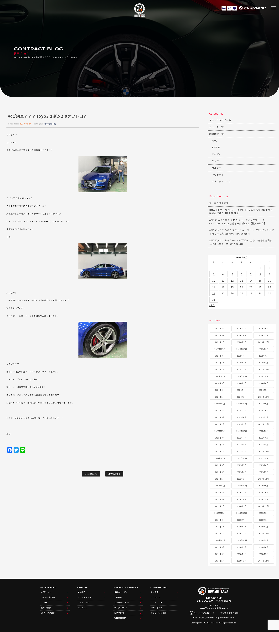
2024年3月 (263, 390)
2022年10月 (241, 431)
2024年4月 (241, 390)
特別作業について (122, 602)
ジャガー (216, 161)
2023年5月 (220, 417)
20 (241, 287)
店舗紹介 (82, 592)
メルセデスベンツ (221, 181)
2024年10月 (241, 376)
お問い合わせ (156, 607)
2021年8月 (220, 465)
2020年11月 (219, 485)
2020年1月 (241, 506)
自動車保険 (119, 612)
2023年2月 (220, 424)
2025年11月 (219, 349)
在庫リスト (224, 8)
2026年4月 (241, 335)
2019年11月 (219, 513)
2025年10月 (241, 349)
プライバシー (156, 602)
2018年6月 (263, 547)
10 (213, 280)
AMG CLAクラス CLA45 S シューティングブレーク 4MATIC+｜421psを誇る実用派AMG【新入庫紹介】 (237, 221)
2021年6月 (263, 465)
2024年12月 (263, 369)
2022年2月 (220, 451)
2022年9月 (263, 431)
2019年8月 (220, 520)
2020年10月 (241, 485)
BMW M (216, 147)
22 (260, 287)
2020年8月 (220, 492)
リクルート (155, 597)
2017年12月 (263, 560)
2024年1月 (241, 397)
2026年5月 (220, 335)
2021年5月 (220, 472)
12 (232, 280)
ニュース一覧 (216, 127)
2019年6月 (263, 520)
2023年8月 (220, 410)
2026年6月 (263, 328)
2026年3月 (263, 335)
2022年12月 (263, 424)
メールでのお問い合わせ (229, 8)
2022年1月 (241, 451)
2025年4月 (241, 362)
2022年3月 (263, 444)
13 (241, 280)
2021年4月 (241, 472)
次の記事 (113, 474)
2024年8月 (220, 383)
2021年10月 (241, 458)
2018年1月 (241, 560)
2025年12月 (263, 342)
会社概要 (155, 592)
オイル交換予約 (48, 597)
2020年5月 (220, 499)
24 (213, 293)
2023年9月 (263, 403)
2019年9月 (263, 513)
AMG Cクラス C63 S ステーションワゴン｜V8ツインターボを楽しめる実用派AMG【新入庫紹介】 (241, 232)
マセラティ (218, 174)
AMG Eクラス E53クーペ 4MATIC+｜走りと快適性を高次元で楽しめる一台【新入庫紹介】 (240, 242)
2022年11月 (219, 431)
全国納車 (118, 597)
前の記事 (92, 474)
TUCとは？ (83, 607)
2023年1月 (241, 424)
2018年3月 (263, 554)
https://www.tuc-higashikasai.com (216, 617)
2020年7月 (241, 492)
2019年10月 (241, 513)
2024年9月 (263, 376)
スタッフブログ (48, 612)
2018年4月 (241, 554)
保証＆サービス (121, 592)
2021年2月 (220, 478)
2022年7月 (241, 437)
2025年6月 (263, 355)
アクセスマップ (84, 597)
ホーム (17, 57)
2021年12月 (263, 451)
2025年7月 (241, 355)
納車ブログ (28, 57)
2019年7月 (241, 520)
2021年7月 (241, 465)
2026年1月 (241, 342)
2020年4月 (241, 499)
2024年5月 (220, 390)
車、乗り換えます (219, 203)
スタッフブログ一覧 (220, 120)
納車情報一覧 (50, 123)
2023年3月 (263, 417)
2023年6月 (263, 410)
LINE (234, 8)
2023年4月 (241, 417)
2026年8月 (220, 328)
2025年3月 (263, 362)
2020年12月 (263, 478)
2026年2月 (220, 342)
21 (250, 287)
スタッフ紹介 (83, 602)
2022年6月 (263, 437)
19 (232, 287)
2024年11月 (219, 376)
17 (213, 287)
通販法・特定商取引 (159, 612)
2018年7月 (241, 547)
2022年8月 (220, 437)
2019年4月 (241, 526)
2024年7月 (241, 383)
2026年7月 (241, 328)
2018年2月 (220, 560)
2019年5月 (220, 526)
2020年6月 (263, 492)
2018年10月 (241, 540)
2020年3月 (263, 499)
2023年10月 (241, 403)
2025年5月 (220, 362)
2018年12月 (263, 533)
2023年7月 (241, 410)
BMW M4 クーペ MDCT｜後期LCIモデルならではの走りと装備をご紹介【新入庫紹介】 (241, 211)
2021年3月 (263, 472)
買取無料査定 (120, 618)
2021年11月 (219, 458)
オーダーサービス (122, 607)
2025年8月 (220, 355)
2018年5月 (220, 554)
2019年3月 (263, 526)
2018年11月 (219, 540)
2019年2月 (220, 533)
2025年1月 (241, 369)
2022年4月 (241, 444)
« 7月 (212, 305)
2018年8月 (220, 547)
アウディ (216, 154)
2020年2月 (220, 506)
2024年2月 (220, 397)
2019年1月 (241, 533)
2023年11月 (219, 403)
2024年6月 (263, 383)
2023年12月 (263, 397)
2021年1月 (241, 478)
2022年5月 (220, 444)
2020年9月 (263, 485)
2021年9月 (263, 458)
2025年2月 (220, 369)
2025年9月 (263, 349)
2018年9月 (263, 540)
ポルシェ (216, 167)
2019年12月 (263, 506)
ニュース (45, 602)
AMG (214, 140)
